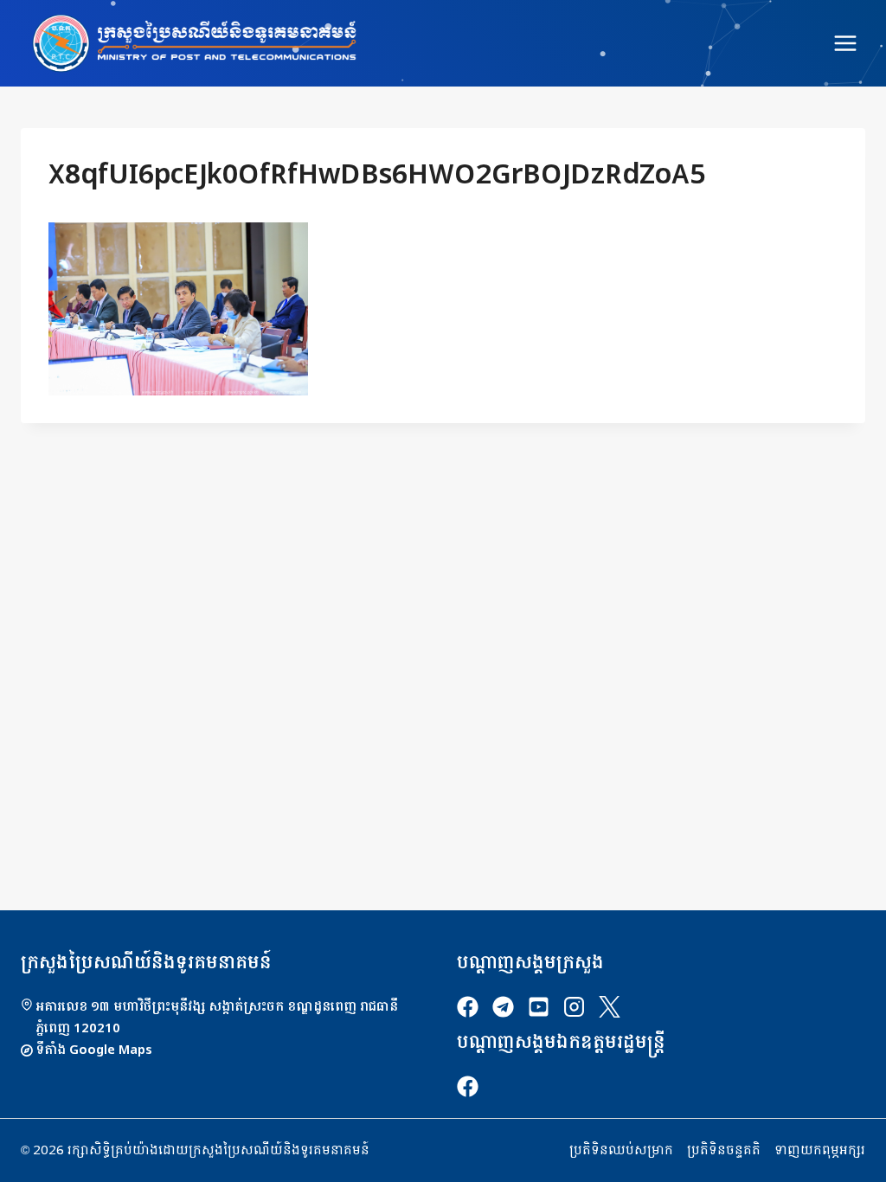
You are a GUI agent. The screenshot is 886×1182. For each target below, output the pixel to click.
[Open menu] (845, 43)
